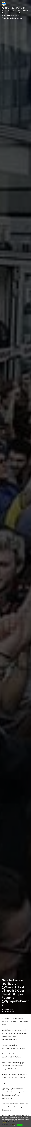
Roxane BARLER (8, 1009)
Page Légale (13, 18)
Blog (4, 18)
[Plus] (21, 18)
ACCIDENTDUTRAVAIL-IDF (14, 8)
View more (4, 1122)
